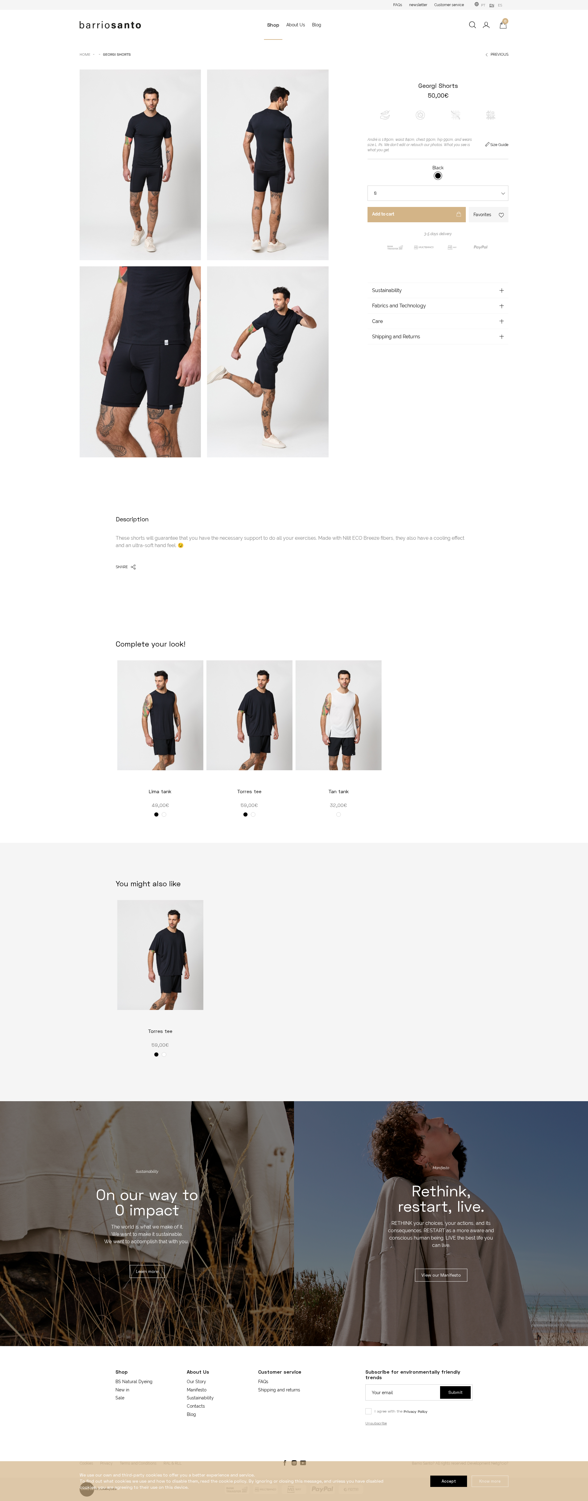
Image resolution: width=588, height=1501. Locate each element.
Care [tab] (377, 321)
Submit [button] (455, 1392)
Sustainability (200, 1397)
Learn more (147, 1271)
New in (122, 1389)
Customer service (449, 5)
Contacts (196, 1406)
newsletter (418, 5)
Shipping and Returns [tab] (396, 337)
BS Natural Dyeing (134, 1381)
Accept (449, 1481)
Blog (316, 24)
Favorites (482, 214)
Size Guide (499, 145)
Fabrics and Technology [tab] (399, 306)
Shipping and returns (279, 1389)
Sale (119, 1397)
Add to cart (383, 214)
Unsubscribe (376, 1423)
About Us (295, 24)
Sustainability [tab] (387, 290)
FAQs (397, 5)
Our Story (196, 1381)
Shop (273, 25)
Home (85, 54)
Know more (490, 1481)
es (500, 5)
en (491, 5)
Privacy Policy (416, 1411)
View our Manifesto (441, 1275)
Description (132, 519)
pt (483, 5)
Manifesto (196, 1389)
